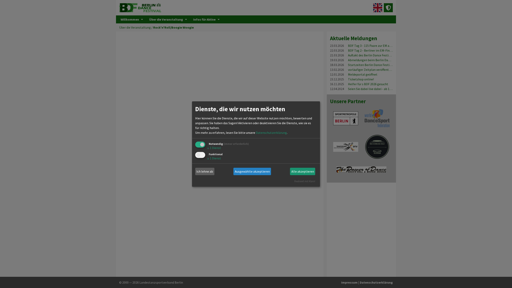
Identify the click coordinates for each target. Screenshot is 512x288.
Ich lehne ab (204, 171)
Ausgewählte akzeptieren (252, 171)
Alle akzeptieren (302, 171)
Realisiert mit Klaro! (304, 181)
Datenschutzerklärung (271, 133)
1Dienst (214, 148)
